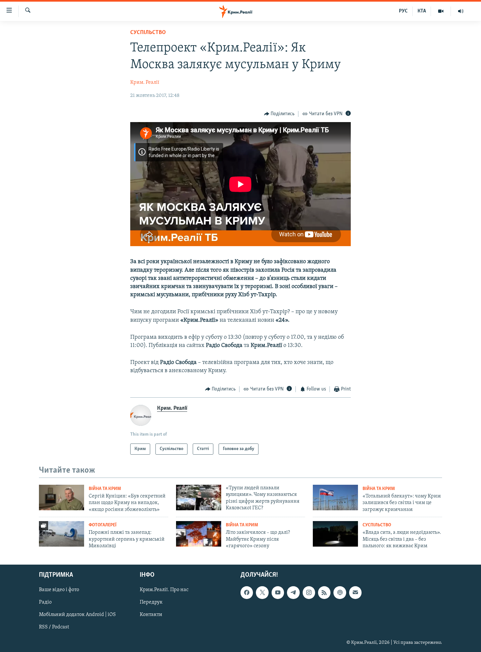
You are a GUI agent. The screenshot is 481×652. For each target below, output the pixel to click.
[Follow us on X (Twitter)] (262, 592)
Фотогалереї (102, 525)
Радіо (45, 602)
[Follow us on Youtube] (278, 592)
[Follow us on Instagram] (309, 592)
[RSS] (324, 592)
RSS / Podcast (54, 627)
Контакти (151, 614)
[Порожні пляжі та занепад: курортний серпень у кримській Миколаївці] (61, 534)
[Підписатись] (355, 592)
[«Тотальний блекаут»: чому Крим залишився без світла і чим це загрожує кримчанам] (335, 497)
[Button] (279, 114)
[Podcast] (339, 592)
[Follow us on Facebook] (246, 592)
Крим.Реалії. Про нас (164, 589)
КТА (422, 11)
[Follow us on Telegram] (293, 592)
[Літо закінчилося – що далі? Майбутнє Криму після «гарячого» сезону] (198, 534)
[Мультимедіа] (441, 11)
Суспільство (148, 33)
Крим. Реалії (144, 82)
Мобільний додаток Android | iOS (77, 614)
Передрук (151, 602)
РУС (403, 11)
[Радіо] (461, 11)
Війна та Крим (105, 488)
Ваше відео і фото (59, 589)
